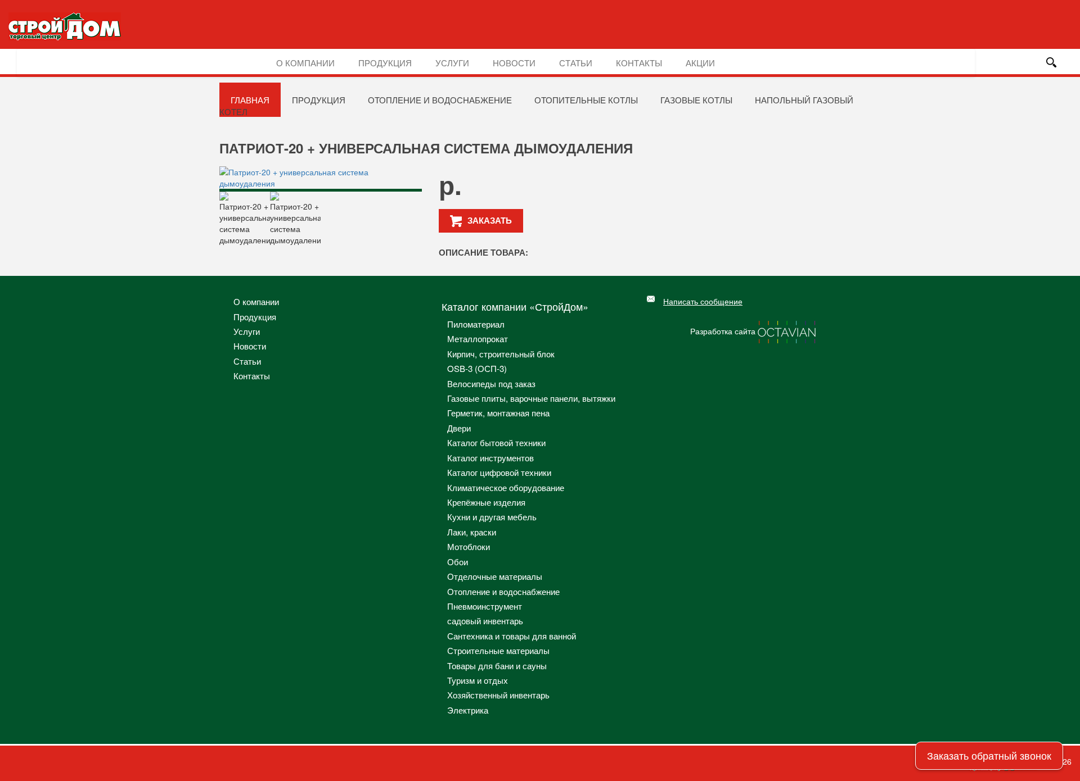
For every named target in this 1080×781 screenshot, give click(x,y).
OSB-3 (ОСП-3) (477, 368)
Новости (514, 63)
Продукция (385, 63)
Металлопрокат (477, 338)
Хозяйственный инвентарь (498, 695)
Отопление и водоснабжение (440, 100)
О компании (305, 63)
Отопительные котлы (586, 100)
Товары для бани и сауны (497, 665)
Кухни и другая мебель (492, 517)
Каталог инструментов (490, 458)
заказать (489, 220)
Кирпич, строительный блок (501, 354)
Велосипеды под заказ (491, 383)
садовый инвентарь (485, 620)
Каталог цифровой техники (499, 472)
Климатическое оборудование (505, 487)
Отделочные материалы (494, 576)
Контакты (639, 63)
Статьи (575, 63)
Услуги (452, 63)
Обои (457, 561)
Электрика (467, 710)
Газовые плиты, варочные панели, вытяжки (531, 398)
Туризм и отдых (477, 680)
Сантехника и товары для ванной (511, 636)
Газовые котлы (696, 100)
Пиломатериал (476, 324)
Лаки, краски (471, 532)
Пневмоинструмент (484, 606)
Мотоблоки (468, 546)
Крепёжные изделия (486, 502)
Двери (459, 428)
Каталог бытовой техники (496, 442)
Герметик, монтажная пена (498, 413)
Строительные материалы (498, 650)
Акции (700, 63)
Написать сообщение (702, 301)
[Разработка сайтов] (787, 331)
